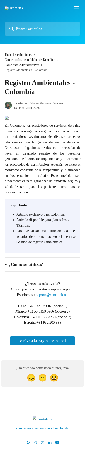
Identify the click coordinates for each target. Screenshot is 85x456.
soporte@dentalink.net (52, 295)
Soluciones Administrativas (22, 65)
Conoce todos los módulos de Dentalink (30, 59)
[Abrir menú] (76, 8)
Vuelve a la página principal (42, 341)
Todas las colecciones (18, 54)
